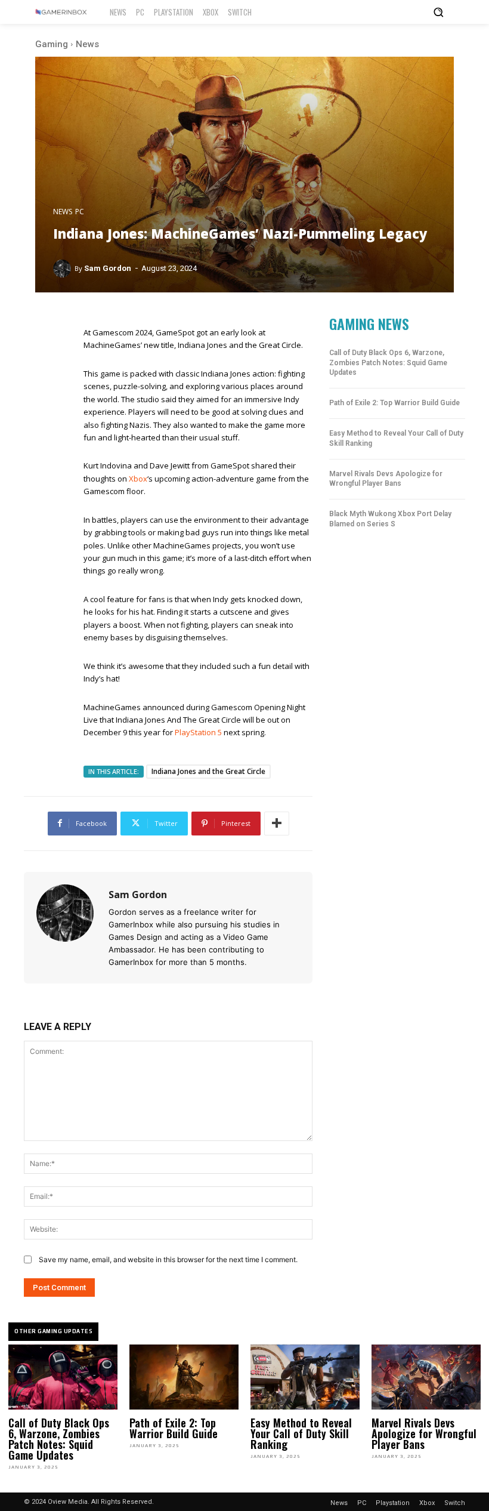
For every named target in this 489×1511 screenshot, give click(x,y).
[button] (438, 12)
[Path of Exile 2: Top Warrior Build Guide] (184, 1377)
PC (79, 211)
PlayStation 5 (198, 732)
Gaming (51, 44)
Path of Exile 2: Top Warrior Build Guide (394, 403)
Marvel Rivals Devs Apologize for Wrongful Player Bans (385, 479)
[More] (276, 823)
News (87, 44)
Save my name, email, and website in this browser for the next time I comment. (168, 1259)
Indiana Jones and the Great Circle (208, 771)
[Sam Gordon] (64, 268)
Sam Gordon (107, 268)
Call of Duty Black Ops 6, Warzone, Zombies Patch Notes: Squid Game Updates (388, 363)
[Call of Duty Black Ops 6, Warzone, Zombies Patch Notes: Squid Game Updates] (62, 1377)
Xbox (138, 478)
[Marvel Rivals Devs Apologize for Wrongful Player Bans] (426, 1377)
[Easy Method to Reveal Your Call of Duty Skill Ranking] (305, 1377)
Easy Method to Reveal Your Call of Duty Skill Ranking (301, 1433)
